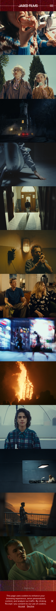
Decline (30, 606)
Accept (21, 606)
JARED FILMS (28, 5)
